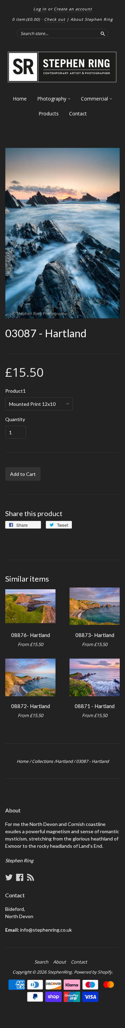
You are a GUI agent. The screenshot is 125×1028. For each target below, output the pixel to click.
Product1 (15, 391)
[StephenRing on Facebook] (20, 877)
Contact (78, 113)
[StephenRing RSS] (30, 877)
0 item (26, 19)
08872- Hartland (30, 706)
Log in (40, 8)
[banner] (62, 67)
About (59, 961)
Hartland (64, 761)
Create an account (73, 8)
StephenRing (60, 972)
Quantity (15, 419)
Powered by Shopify (93, 972)
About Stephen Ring (91, 19)
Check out (54, 19)
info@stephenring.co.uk (46, 930)
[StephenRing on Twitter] (9, 877)
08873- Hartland (94, 635)
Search (41, 961)
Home (20, 98)
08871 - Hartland (95, 706)
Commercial (95, 98)
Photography (52, 98)
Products (49, 113)
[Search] (103, 33)
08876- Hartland (30, 635)
